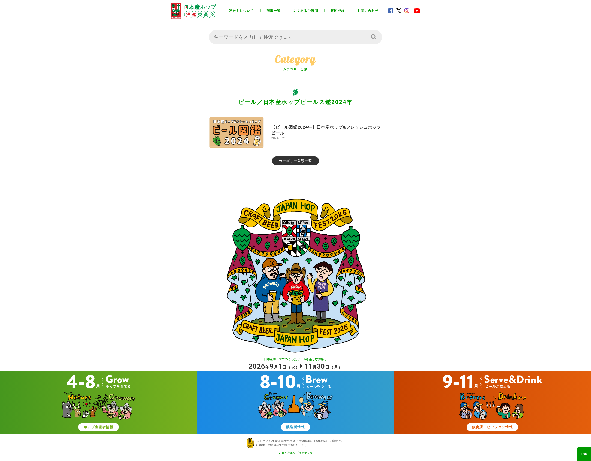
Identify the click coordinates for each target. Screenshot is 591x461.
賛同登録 (338, 10)
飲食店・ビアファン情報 (492, 427)
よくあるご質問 (305, 10)
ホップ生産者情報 (98, 427)
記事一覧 (274, 10)
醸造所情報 (295, 427)
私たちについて (241, 10)
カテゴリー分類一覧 (295, 161)
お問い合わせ (368, 10)
